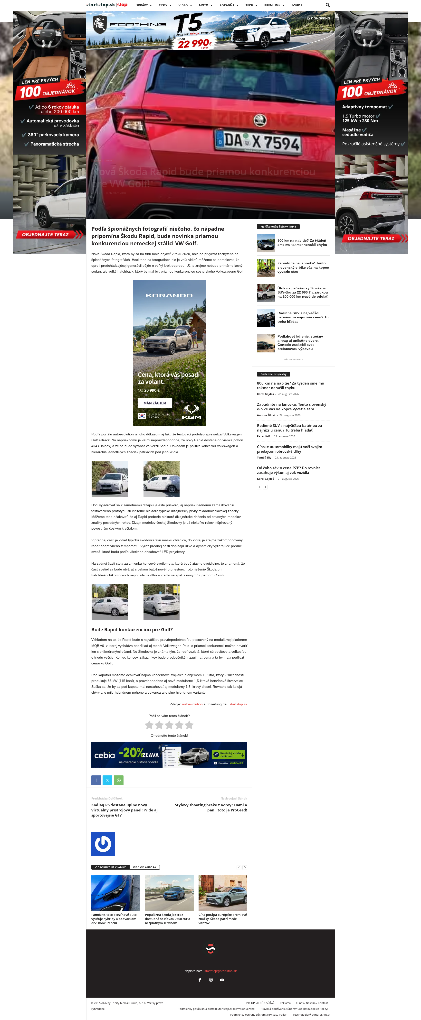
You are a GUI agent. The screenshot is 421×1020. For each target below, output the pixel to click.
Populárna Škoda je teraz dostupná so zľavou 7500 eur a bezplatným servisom (167, 918)
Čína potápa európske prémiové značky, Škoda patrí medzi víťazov (223, 918)
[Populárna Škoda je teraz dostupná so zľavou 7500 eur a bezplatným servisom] (169, 893)
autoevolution (192, 704)
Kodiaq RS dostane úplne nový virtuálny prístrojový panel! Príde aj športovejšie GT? (124, 810)
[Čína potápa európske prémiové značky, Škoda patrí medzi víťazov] (223, 893)
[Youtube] (222, 980)
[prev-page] (239, 867)
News (109, 160)
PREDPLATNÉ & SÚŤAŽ (260, 1003)
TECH (249, 5)
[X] (107, 780)
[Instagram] (211, 980)
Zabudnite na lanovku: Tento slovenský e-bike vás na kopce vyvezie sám (291, 406)
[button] (327, 5)
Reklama (285, 1003)
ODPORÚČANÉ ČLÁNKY (110, 867)
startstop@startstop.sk (220, 971)
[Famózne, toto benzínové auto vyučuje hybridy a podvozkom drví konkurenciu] (115, 893)
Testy (163, 5)
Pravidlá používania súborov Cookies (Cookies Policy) (294, 1009)
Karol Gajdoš (265, 394)
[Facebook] (96, 780)
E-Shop (296, 5)
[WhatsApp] (119, 780)
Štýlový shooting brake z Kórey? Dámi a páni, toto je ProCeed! (211, 807)
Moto (203, 5)
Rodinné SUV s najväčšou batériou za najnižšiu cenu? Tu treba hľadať (289, 427)
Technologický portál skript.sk (311, 1014)
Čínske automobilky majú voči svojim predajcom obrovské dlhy (289, 449)
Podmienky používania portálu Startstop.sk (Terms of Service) (216, 1009)
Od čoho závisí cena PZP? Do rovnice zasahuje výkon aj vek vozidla (289, 470)
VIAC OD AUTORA (144, 867)
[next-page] (244, 867)
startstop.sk (238, 704)
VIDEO (183, 5)
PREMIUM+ (272, 5)
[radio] (149, 725)
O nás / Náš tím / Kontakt (312, 1003)
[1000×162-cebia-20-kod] (169, 755)
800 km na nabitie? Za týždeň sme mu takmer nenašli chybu (290, 385)
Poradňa (227, 5)
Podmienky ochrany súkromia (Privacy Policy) (258, 1014)
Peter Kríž (263, 436)
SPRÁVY (142, 5)
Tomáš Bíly (264, 457)
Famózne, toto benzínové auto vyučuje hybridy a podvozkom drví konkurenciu (114, 918)
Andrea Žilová (266, 415)
